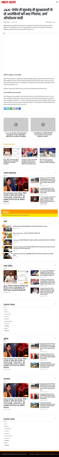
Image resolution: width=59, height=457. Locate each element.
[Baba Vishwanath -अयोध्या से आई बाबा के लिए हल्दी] (8, 235)
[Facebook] (29, 454)
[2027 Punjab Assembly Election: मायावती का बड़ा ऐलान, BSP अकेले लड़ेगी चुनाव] (47, 152)
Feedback (6, 319)
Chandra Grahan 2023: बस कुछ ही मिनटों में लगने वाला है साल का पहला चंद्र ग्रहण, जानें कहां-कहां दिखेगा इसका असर (34, 247)
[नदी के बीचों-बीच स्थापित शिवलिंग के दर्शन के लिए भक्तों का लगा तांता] (8, 228)
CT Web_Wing (6, 22)
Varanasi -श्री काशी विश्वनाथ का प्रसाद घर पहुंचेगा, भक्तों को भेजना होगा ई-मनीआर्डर (34, 240)
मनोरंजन (5, 328)
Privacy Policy (7, 314)
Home (5, 309)
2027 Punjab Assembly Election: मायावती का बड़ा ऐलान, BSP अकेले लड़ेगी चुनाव (47, 161)
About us (6, 312)
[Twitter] (31, 454)
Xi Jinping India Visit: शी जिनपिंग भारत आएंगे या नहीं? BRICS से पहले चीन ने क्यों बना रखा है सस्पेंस (47, 190)
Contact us (6, 324)
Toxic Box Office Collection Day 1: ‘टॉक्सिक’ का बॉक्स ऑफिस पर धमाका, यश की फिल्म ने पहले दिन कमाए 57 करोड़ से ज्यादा (47, 200)
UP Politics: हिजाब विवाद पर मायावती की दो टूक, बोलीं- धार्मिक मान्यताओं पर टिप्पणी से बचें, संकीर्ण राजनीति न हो (47, 273)
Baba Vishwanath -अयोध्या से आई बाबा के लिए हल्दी (26, 233)
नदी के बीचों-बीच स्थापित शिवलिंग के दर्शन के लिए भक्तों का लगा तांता (30, 226)
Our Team (6, 316)
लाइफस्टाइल (6, 331)
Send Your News (8, 321)
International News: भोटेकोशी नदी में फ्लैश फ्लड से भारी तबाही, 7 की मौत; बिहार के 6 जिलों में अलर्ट (47, 365)
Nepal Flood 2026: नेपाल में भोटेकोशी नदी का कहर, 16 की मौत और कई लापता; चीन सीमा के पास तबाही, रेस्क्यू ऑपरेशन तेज (47, 181)
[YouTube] (33, 454)
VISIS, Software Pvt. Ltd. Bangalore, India (49, 454)
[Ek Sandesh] (8, 2)
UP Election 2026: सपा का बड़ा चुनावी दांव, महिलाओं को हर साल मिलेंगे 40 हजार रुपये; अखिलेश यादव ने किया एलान (29, 162)
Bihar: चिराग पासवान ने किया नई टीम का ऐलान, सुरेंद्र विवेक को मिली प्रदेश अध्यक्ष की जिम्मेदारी (11, 162)
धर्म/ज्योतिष (6, 326)
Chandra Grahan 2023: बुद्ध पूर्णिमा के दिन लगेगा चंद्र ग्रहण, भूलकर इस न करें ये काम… (33, 254)
